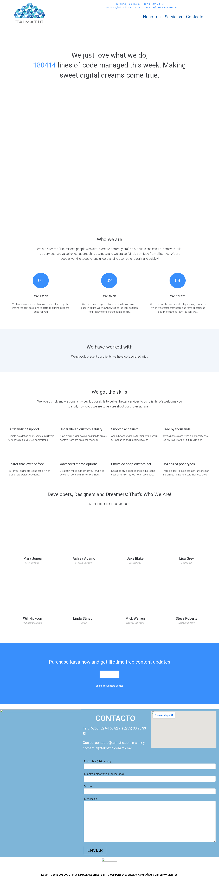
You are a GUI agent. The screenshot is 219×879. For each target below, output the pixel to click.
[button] (109, 674)
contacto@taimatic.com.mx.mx (123, 7)
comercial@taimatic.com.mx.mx (161, 7)
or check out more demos (109, 685)
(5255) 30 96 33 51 (154, 4)
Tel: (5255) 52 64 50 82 (128, 4)
